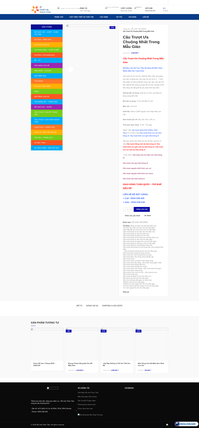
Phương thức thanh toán (87, 404)
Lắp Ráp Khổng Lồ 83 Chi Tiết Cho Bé (116, 364)
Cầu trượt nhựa (128, 259)
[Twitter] (156, 2)
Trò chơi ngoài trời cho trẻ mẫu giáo (136, 288)
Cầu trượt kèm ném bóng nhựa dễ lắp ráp (138, 257)
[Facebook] (153, 2)
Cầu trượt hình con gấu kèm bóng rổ (144, 136)
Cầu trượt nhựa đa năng (132, 263)
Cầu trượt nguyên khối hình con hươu (138, 173)
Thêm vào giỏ (142, 209)
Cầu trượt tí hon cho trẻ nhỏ (133, 272)
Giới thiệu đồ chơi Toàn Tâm (88, 392)
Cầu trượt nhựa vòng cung (132, 270)
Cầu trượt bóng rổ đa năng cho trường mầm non (140, 237)
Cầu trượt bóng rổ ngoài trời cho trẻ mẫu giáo (139, 241)
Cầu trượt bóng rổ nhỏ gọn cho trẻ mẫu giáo (139, 243)
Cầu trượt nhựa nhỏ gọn (152, 268)
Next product (163, 30)
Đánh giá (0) (92, 306)
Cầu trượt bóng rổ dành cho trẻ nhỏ (136, 235)
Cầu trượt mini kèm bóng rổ (134, 179)
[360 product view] (71, 69)
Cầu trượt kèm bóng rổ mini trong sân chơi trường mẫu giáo (143, 248)
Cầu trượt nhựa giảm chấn (151, 263)
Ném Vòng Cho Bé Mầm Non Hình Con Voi (151, 364)
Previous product (158, 30)
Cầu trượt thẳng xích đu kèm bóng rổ (141, 144)
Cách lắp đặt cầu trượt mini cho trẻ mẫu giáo (139, 230)
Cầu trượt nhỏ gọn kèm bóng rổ (135, 163)
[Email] (162, 2)
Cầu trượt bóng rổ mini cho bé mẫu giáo (137, 239)
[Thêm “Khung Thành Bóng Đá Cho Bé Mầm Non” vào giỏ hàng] (97, 331)
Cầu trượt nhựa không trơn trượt (135, 266)
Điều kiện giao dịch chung (87, 396)
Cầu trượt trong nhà (130, 274)
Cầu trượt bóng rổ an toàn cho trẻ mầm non (139, 232)
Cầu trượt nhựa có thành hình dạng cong (138, 261)
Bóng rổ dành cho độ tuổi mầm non (143, 226)
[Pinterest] (165, 2)
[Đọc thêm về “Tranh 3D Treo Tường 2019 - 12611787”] (62, 331)
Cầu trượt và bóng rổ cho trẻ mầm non (137, 276)
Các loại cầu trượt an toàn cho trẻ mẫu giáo (139, 228)
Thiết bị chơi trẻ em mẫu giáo (133, 282)
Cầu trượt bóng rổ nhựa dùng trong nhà (137, 245)
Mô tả (79, 306)
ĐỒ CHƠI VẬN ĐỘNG (138, 29)
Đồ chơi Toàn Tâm (43, 425)
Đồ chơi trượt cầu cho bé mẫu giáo (135, 278)
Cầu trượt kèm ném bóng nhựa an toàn (137, 255)
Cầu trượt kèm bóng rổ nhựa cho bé (136, 253)
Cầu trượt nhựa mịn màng (132, 268)
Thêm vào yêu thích (132, 215)
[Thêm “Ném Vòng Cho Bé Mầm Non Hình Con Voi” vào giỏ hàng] (166, 331)
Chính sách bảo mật (85, 408)
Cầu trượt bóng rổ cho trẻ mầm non (136, 234)
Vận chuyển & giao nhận (87, 400)
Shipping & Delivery (112, 306)
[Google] (159, 2)
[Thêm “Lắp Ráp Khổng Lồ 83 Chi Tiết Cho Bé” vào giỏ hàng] (131, 331)
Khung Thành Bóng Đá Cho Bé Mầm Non (80, 364)
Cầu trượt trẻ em (151, 272)
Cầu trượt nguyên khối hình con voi (137, 168)
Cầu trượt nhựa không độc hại (134, 264)
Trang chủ (126, 29)
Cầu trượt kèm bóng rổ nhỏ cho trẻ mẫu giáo (140, 251)
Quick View (62, 336)
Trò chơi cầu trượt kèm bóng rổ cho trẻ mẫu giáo (141, 286)
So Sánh (147, 215)
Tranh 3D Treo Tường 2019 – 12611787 (44, 364)
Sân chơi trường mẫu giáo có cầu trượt (137, 280)
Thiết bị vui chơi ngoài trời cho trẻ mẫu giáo (139, 284)
